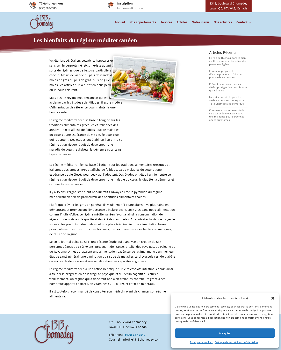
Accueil (120, 22)
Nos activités (223, 22)
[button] (273, 298)
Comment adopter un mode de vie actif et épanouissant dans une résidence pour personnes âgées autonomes (226, 115)
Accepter (225, 333)
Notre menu (200, 22)
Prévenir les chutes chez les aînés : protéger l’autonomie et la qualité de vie (228, 87)
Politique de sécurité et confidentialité (236, 342)
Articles (181, 22)
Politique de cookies (201, 342)
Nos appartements (142, 22)
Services (166, 22)
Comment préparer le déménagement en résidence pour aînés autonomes (226, 74)
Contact (241, 22)
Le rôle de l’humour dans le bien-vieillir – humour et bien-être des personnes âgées (227, 61)
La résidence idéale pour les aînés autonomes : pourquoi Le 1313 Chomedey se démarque (226, 100)
